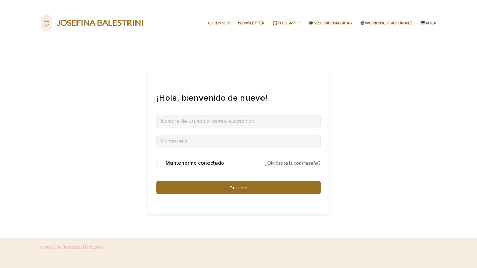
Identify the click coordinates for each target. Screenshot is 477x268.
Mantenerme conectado (195, 163)
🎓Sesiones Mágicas (330, 22)
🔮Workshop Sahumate (386, 22)
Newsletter (251, 22)
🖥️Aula (428, 22)
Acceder (238, 187)
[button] (299, 23)
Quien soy (219, 22)
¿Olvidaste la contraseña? (293, 163)
